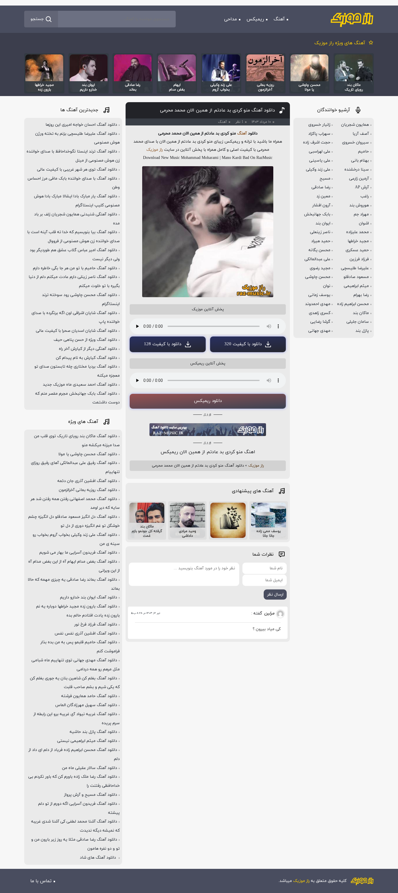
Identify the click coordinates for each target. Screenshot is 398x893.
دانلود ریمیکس (208, 401)
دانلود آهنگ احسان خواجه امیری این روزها (81, 124)
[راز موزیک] (352, 19)
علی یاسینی (319, 160)
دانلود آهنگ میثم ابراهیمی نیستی (87, 741)
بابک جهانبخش (317, 214)
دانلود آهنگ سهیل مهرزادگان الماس (86, 705)
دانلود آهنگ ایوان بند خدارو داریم (88, 597)
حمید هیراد (320, 241)
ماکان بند (361, 313)
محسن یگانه (319, 250)
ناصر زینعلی (320, 232)
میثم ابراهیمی (356, 286)
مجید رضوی (320, 268)
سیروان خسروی (355, 142)
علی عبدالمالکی (317, 259)
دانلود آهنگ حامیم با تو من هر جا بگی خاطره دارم (75, 268)
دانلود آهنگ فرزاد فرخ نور (95, 624)
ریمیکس (255, 19)
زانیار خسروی (319, 124)
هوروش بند (359, 205)
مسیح (325, 178)
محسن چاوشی (317, 277)
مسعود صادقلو (356, 277)
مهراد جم (361, 214)
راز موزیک (154, 150)
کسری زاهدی (319, 313)
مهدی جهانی (319, 331)
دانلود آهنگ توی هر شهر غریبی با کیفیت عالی (77, 169)
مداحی (230, 19)
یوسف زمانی (319, 295)
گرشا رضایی (320, 322)
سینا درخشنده (356, 169)
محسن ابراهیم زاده (353, 304)
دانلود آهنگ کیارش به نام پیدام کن (86, 358)
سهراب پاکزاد (319, 134)
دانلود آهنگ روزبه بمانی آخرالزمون (88, 490)
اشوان (364, 223)
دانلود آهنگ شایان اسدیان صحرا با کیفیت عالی (76, 331)
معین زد (323, 196)
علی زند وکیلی (318, 169)
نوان (326, 286)
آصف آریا (361, 134)
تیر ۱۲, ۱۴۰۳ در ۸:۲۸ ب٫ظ (145, 613)
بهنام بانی (360, 160)
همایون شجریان (355, 124)
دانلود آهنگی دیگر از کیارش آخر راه (88, 349)
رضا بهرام (361, 295)
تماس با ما (41, 881)
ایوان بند (323, 223)
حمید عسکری (357, 250)
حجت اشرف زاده (316, 142)
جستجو (37, 19)
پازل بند (362, 331)
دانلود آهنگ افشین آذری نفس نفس (85, 633)
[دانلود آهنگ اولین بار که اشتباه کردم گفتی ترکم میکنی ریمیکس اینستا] (228, 520)
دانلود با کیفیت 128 (162, 344)
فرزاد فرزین (359, 259)
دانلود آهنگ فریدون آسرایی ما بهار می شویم (78, 552)
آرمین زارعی (359, 178)
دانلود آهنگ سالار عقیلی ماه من (89, 768)
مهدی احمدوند (317, 304)
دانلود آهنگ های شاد (98, 857)
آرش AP (362, 187)
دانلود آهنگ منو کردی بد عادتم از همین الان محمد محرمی (217, 110)
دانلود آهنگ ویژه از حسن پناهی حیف (85, 340)
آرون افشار (321, 205)
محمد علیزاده (357, 232)
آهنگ (279, 19)
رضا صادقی (320, 187)
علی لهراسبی (319, 151)
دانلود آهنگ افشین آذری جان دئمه (87, 481)
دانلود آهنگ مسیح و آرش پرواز (90, 795)
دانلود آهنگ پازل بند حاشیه (93, 732)
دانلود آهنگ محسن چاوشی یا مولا (87, 454)
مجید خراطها (358, 241)
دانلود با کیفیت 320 (243, 344)
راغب (364, 196)
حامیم (363, 151)
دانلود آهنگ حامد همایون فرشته (89, 696)
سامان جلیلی (357, 322)
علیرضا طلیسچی (355, 268)
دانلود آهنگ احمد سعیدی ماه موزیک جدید (80, 384)
